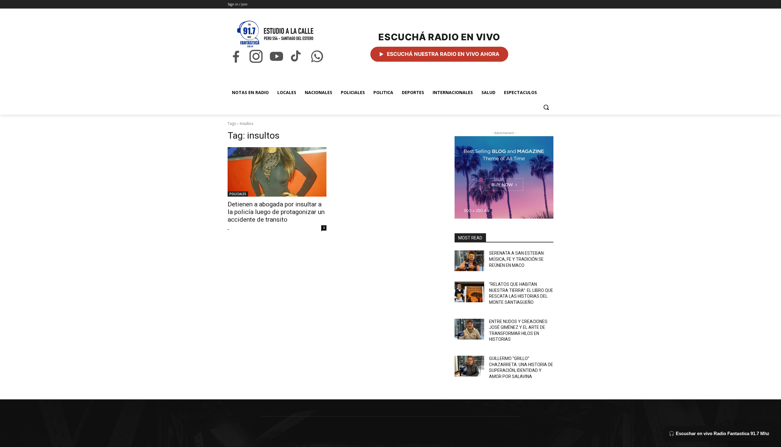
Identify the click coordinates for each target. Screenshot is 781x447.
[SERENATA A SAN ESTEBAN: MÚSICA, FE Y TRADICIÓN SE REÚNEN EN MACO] (469, 260)
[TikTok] (296, 56)
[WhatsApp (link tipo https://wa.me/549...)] (317, 56)
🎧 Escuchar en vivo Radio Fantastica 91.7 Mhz (719, 433)
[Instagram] (256, 56)
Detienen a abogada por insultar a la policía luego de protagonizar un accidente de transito (276, 212)
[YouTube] (276, 56)
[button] (546, 107)
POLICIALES (237, 194)
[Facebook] (236, 56)
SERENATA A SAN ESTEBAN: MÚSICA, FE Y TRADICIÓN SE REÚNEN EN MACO (517, 259)
